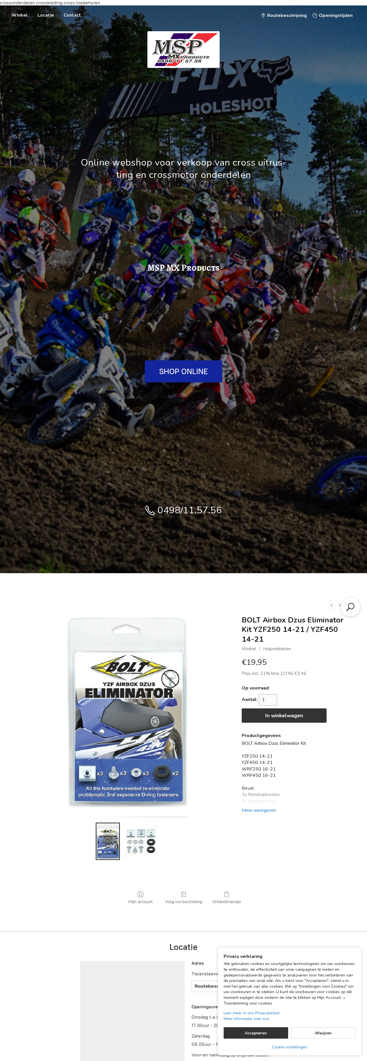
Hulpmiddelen (277, 649)
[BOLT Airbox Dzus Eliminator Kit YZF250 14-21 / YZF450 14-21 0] (108, 841)
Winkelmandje (226, 902)
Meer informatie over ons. (247, 1018)
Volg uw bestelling (183, 902)
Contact (72, 15)
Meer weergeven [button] (259, 810)
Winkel (19, 15)
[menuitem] (332, 605)
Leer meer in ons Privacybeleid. (252, 1013)
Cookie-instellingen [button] (289, 1047)
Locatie (46, 15)
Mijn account (140, 902)
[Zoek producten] (350, 607)
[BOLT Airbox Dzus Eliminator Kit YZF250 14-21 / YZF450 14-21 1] (140, 841)
